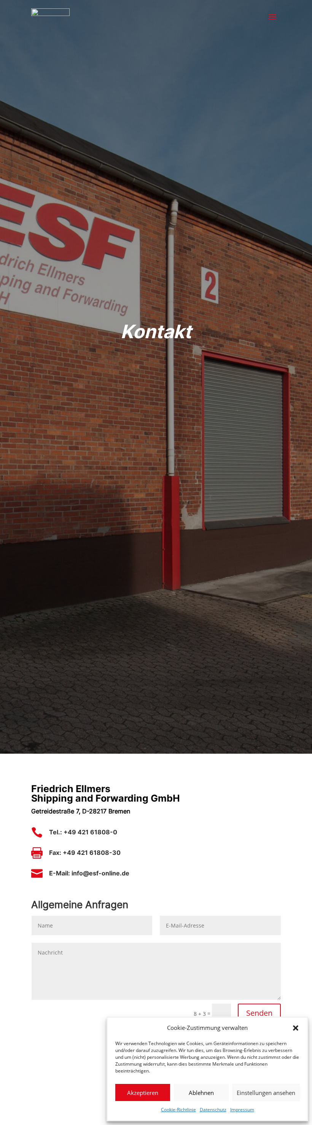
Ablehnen (201, 1092)
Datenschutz (213, 1109)
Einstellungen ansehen (266, 1092)
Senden (259, 1013)
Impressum (242, 1109)
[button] (295, 1028)
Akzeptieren (142, 1092)
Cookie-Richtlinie (178, 1109)
